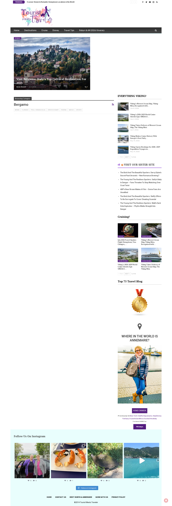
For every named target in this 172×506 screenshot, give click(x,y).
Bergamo (17, 38)
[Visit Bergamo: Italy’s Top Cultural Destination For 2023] (52, 63)
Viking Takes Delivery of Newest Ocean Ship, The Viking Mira (145, 126)
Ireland (137, 419)
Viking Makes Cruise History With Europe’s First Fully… (143, 137)
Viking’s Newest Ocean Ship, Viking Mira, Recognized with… (144, 104)
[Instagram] (47, 475)
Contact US (60, 497)
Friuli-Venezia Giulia (38, 110)
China (151, 419)
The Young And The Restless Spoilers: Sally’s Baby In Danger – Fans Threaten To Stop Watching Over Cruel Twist (141, 182)
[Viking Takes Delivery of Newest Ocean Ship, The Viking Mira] (123, 128)
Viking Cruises (146, 236)
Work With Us (102, 497)
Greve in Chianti (53, 110)
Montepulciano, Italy (148, 416)
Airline (121, 236)
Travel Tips (69, 30)
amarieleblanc (32, 445)
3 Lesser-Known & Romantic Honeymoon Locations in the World (50, 2)
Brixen (17, 110)
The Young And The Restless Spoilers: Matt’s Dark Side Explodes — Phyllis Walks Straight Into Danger (140, 206)
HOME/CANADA (139, 411)
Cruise (44, 30)
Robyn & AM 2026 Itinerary (92, 30)
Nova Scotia (144, 419)
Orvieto (79, 110)
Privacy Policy (118, 497)
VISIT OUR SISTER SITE (139, 164)
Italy (155, 419)
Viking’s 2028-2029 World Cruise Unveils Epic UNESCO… (142, 115)
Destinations (30, 30)
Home (16, 30)
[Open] (32, 460)
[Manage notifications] (166, 500)
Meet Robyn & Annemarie (81, 497)
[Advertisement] (113, 16)
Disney (56, 30)
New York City (135, 416)
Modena (63, 110)
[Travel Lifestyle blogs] (139, 303)
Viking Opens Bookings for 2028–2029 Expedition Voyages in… (145, 148)
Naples (71, 110)
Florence (25, 110)
